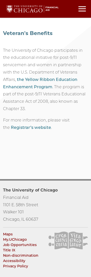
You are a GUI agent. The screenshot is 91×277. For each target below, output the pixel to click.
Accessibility (14, 260)
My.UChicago (15, 239)
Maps (8, 234)
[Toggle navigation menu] (82, 9)
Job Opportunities (20, 245)
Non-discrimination (20, 255)
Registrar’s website (31, 127)
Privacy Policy (15, 266)
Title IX (9, 250)
